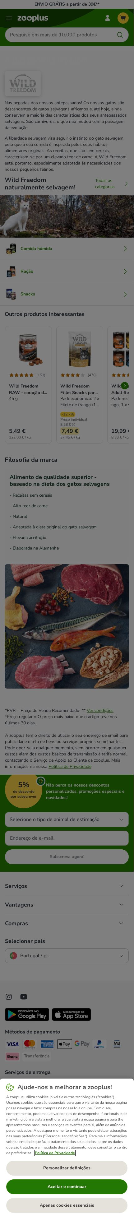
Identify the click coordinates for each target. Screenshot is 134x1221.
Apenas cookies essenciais (67, 1205)
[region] (67, 1148)
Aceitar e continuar (67, 1187)
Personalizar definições (66, 1168)
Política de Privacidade (55, 1152)
